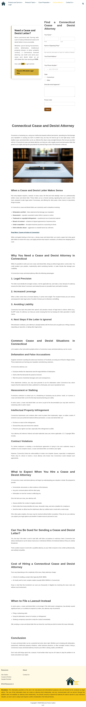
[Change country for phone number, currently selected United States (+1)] (46, 69)
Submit (48, 109)
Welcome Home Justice (15, 703)
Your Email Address (50, 56)
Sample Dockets (6, 679)
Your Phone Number (50, 65)
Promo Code (48, 100)
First (45, 41)
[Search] (83, 3)
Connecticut (50, 77)
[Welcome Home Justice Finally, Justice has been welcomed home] (3, 4)
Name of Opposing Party (52, 45)
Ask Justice (4, 674)
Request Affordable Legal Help (25, 72)
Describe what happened (52, 84)
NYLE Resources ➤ (7, 684)
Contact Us (26, 674)
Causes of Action (6, 677)
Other (48, 80)
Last (61, 41)
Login (10, 4)
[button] (22, 2)
